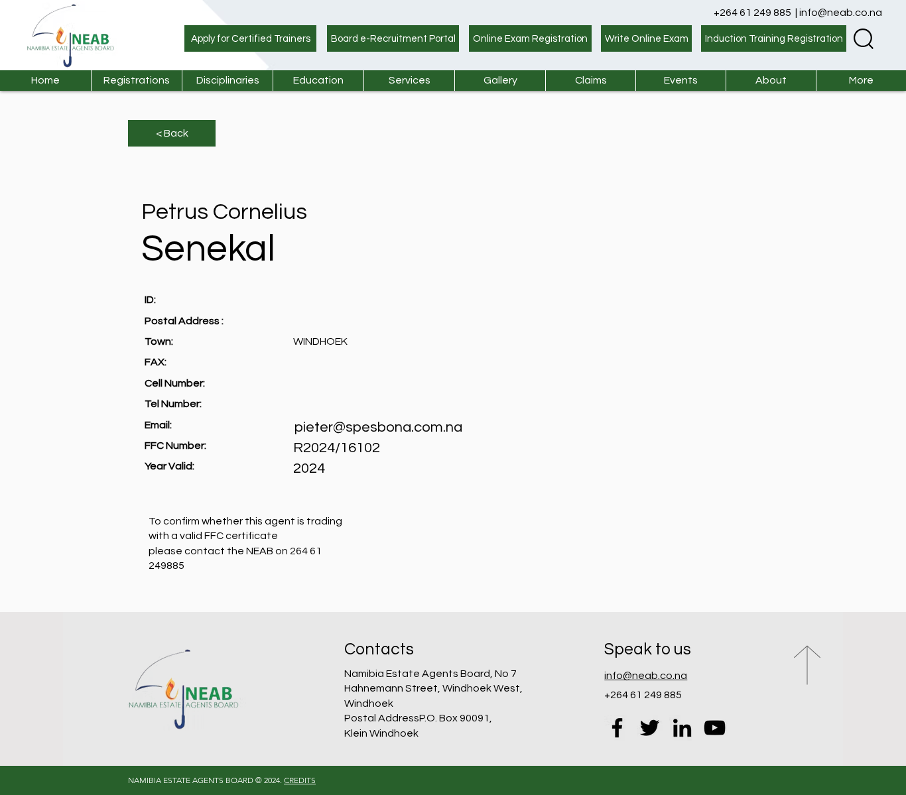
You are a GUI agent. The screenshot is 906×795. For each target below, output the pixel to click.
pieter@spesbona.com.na (378, 427)
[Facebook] (617, 728)
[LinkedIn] (682, 728)
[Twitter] (650, 728)
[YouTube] (715, 728)
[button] (408, 80)
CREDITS (300, 780)
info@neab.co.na (840, 12)
